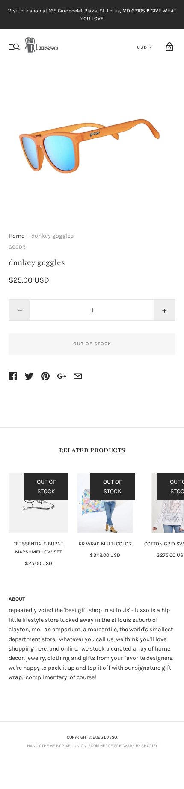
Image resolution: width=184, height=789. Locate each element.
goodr (17, 247)
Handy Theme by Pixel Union (56, 745)
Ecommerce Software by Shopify (122, 745)
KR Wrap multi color (105, 544)
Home (16, 235)
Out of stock (92, 344)
